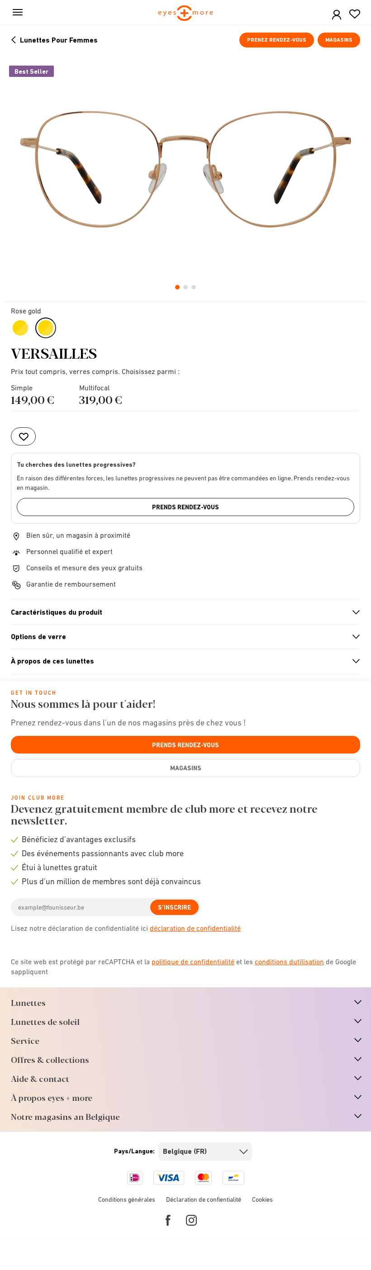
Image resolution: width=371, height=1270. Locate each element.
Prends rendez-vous (185, 507)
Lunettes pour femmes (59, 40)
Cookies (262, 1199)
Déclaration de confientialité (203, 1199)
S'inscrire (174, 907)
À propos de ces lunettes (181, 661)
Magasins (338, 40)
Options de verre (181, 636)
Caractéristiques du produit (181, 612)
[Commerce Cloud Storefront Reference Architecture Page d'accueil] (185, 13)
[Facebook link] (168, 1220)
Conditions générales (126, 1199)
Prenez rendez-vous (276, 40)
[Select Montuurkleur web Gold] (20, 327)
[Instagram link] (191, 1220)
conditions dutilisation (289, 961)
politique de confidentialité (193, 961)
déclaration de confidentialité (195, 928)
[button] (336, 15)
